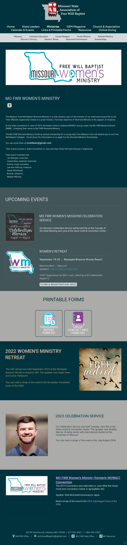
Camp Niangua (62, 36)
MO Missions (109, 536)
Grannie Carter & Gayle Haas (63, 269)
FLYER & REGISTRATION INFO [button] (58, 284)
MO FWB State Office (82, 536)
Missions (18, 36)
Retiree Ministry (105, 36)
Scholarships (101, 39)
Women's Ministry (29, 39)
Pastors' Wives (51, 39)
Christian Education (39, 36)
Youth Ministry (84, 36)
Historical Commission (76, 39)
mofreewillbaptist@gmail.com (51, 536)
